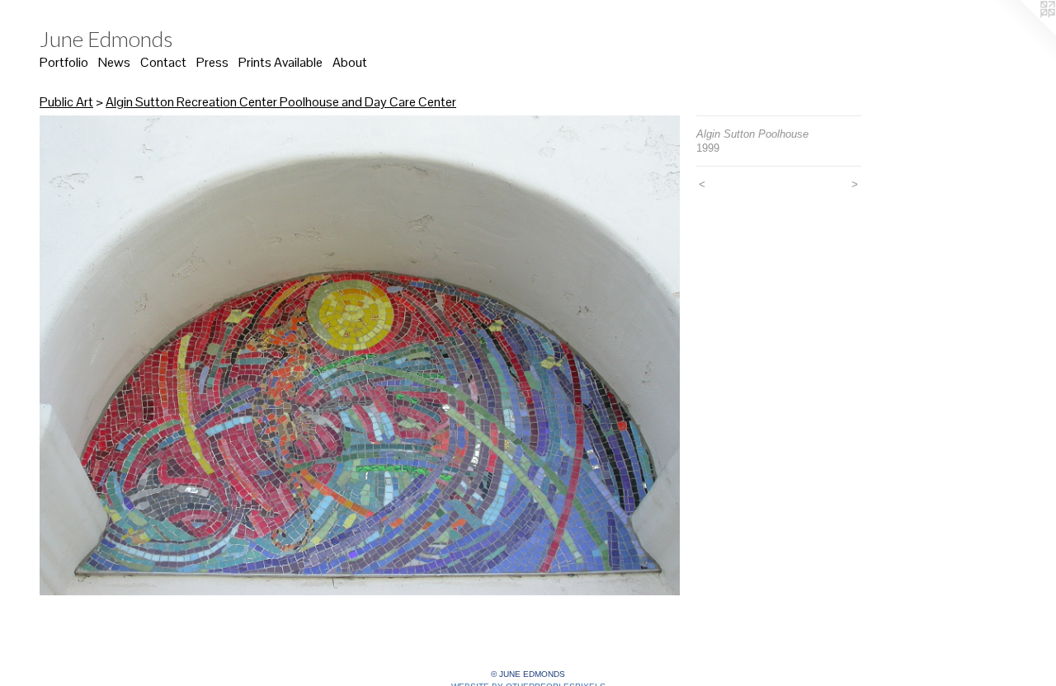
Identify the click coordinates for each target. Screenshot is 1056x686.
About (349, 62)
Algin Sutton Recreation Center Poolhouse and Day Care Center (281, 101)
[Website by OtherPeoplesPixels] (1023, 33)
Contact (163, 62)
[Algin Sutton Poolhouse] (360, 355)
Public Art (66, 101)
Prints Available (280, 62)
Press (212, 62)
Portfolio (64, 62)
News (114, 62)
